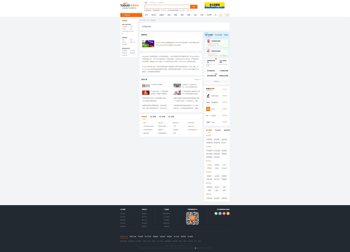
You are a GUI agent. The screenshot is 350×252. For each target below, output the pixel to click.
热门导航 (208, 135)
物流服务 (124, 37)
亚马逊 (209, 168)
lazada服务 (217, 150)
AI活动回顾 (175, 241)
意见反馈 (144, 223)
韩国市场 (209, 198)
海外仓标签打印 (126, 32)
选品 (169, 15)
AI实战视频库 (167, 241)
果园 (175, 15)
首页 (148, 20)
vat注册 (217, 176)
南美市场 (216, 198)
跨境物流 (224, 179)
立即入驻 (225, 95)
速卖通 (217, 165)
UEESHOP (191, 122)
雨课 (224, 190)
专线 (131, 40)
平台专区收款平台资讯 (193, 130)
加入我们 (122, 217)
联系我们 (144, 213)
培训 (174, 133)
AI (215, 15)
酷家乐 (185, 241)
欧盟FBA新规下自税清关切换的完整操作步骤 (186, 98)
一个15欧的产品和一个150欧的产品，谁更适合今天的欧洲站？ (187, 101)
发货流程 (124, 26)
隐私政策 (122, 226)
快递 (156, 69)
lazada (209, 165)
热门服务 (208, 172)
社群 (201, 15)
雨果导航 (209, 139)
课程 (182, 15)
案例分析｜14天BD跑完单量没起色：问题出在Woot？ (187, 108)
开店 (146, 15)
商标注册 (209, 179)
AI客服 (153, 241)
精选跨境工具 (131, 241)
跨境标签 (166, 226)
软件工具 (216, 179)
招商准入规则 (162, 126)
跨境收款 (224, 176)
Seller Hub (191, 126)
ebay (216, 168)
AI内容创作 (138, 241)
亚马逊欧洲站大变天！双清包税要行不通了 (154, 98)
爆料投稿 (122, 220)
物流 (171, 42)
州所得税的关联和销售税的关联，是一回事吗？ (187, 105)
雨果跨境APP (166, 213)
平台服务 (208, 146)
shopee (224, 168)
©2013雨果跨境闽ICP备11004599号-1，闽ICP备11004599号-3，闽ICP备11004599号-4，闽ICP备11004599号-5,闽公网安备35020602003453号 (175, 248)
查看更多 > (197, 79)
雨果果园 (166, 220)
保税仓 (124, 29)
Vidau (195, 241)
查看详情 (225, 109)
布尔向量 (190, 241)
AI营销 (149, 241)
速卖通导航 (209, 142)
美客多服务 (217, 154)
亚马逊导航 (217, 142)
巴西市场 (224, 198)
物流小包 (132, 42)
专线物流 (124, 53)
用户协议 (122, 223)
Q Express (153, 20)
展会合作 (144, 220)
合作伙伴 (144, 217)
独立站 (153, 15)
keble (199, 241)
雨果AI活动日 (123, 241)
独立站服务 (209, 154)
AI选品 (144, 241)
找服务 (162, 15)
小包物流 (132, 50)
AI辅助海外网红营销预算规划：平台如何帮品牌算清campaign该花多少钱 (155, 105)
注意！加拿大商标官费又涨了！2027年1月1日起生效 (155, 108)
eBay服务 (217, 157)
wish (224, 165)
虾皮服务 (224, 150)
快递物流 (124, 50)
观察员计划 (166, 223)
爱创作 (180, 241)
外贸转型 (175, 129)
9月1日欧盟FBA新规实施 (149, 101)
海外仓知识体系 (126, 24)
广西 (174, 126)
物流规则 (132, 53)
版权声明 (144, 226)
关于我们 (122, 213)
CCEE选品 (167, 217)
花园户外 (161, 129)
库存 (131, 29)
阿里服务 (224, 154)
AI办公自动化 (159, 241)
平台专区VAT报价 (148, 126)
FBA (131, 26)
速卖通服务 (209, 157)
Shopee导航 (224, 143)
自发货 (132, 31)
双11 (145, 122)
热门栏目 (208, 183)
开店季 (209, 15)
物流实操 (124, 55)
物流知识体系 (126, 48)
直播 (188, 15)
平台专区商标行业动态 (149, 130)
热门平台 (208, 161)
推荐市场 (208, 194)
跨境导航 (216, 139)
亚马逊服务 (209, 150)
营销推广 (209, 176)
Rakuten (160, 122)
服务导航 (224, 139)
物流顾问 (124, 44)
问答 (224, 187)
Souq (164, 42)
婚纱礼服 (146, 133)
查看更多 (225, 89)
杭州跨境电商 (162, 133)
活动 (195, 15)
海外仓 (124, 42)
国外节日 (175, 122)
